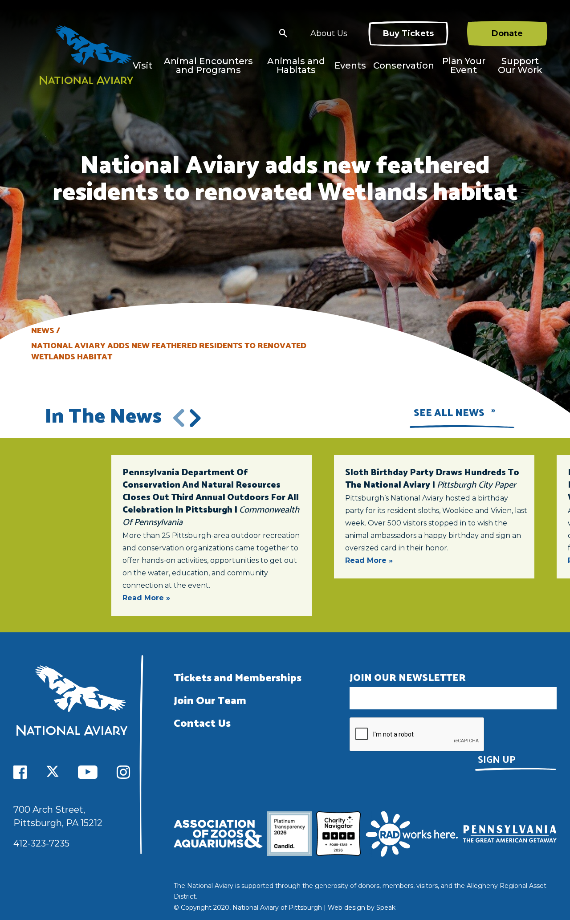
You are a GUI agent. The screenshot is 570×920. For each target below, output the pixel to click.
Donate (507, 33)
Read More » (146, 598)
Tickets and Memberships (237, 678)
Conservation (403, 65)
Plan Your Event (463, 65)
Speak (385, 908)
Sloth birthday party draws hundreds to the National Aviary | (432, 479)
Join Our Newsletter (408, 678)
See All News (449, 413)
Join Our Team (210, 701)
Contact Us (202, 724)
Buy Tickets (408, 33)
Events (350, 65)
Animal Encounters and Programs (208, 65)
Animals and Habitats (296, 65)
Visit (142, 65)
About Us (328, 33)
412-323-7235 (41, 843)
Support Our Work (520, 65)
